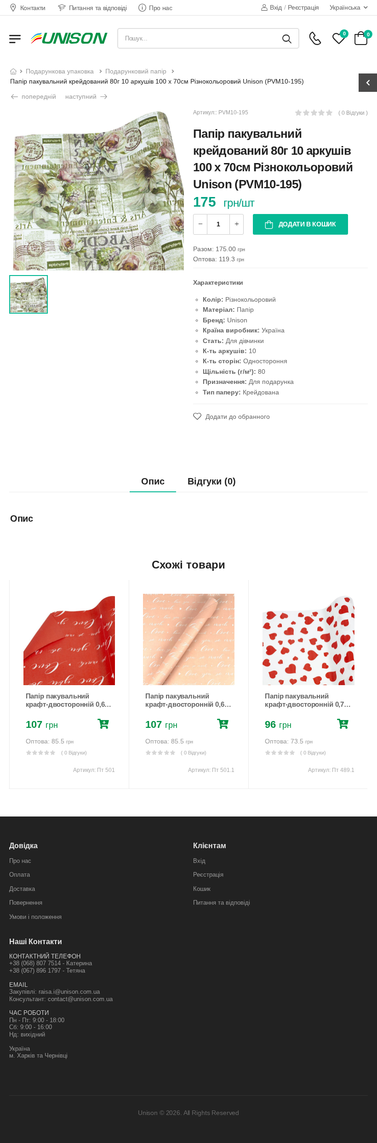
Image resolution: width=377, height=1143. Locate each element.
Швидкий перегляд (69, 673)
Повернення (25, 902)
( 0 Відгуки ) (353, 113)
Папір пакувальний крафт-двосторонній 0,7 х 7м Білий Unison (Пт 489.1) (308, 704)
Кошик (202, 888)
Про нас (160, 7)
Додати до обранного (237, 416)
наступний (81, 96)
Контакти (33, 7)
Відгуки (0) (212, 481)
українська (345, 7)
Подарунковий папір (135, 71)
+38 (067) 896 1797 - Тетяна (47, 970)
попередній (38, 96)
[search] (287, 38)
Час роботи (29, 1012)
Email (18, 984)
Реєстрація (303, 7)
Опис (153, 481)
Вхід (275, 7)
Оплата (19, 874)
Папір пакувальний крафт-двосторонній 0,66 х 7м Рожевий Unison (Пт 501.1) (186, 708)
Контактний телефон (44, 956)
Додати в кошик (306, 224)
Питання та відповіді (98, 7)
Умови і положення (35, 916)
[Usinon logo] (69, 38)
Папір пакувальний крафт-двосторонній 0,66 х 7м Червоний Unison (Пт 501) (68, 708)
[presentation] (16, 684)
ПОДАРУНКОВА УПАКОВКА (60, 71)
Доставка (22, 888)
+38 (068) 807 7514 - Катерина (50, 963)
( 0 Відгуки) (74, 752)
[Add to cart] (105, 725)
